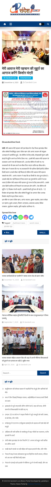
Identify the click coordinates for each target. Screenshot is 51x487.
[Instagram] (26, 217)
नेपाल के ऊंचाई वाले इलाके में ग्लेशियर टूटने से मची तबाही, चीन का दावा (26, 464)
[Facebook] (4, 217)
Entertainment (25, 78)
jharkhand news (19, 223)
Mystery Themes (34, 484)
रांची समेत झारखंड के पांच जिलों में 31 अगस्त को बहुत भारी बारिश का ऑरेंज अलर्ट (26, 442)
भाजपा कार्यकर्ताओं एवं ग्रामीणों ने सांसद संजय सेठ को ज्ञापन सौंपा (23, 276)
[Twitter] (10, 217)
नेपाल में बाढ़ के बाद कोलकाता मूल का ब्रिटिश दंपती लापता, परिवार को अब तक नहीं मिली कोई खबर (26, 456)
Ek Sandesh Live (10, 78)
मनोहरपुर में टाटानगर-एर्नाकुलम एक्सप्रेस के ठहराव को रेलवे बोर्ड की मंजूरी (27, 425)
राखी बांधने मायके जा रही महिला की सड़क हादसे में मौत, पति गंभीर (26, 449)
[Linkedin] (15, 217)
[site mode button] (41, 24)
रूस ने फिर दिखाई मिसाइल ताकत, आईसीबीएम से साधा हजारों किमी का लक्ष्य (26, 399)
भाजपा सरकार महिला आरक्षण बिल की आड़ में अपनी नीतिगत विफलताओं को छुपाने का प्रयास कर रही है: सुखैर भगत (25, 359)
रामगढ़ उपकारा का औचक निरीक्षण (44, 233)
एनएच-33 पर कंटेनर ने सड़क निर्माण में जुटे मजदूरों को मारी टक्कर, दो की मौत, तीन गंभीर (26, 416)
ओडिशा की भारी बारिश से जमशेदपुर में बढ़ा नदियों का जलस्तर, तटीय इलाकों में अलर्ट (27, 433)
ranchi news (34, 223)
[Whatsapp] (20, 217)
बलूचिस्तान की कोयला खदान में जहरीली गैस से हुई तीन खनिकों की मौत (26, 390)
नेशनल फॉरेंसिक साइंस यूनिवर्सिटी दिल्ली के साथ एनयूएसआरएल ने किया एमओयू (25, 316)
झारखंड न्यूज (8, 226)
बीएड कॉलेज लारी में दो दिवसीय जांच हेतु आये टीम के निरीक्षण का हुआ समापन (10, 233)
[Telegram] (31, 217)
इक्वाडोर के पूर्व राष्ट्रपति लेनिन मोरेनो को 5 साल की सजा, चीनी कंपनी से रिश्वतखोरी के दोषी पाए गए (25, 408)
